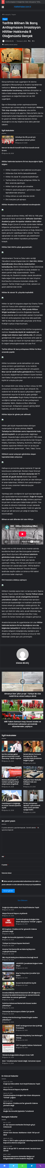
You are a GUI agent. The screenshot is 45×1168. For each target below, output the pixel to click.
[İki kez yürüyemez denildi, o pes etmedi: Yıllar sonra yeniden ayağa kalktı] (33, 795)
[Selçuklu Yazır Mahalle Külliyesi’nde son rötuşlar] (33, 772)
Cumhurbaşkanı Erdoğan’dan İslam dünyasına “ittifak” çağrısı (29, 920)
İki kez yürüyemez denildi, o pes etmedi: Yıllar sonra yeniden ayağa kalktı (32, 806)
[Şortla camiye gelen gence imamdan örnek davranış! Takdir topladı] (12, 746)
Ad (3, 856)
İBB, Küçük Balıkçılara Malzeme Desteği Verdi (20, 957)
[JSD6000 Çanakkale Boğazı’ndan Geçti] (8, 966)
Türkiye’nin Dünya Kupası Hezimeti (16, 943)
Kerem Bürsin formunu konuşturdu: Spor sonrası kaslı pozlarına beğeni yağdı (32, 757)
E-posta (5, 865)
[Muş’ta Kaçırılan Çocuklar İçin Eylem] (8, 976)
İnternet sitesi (6, 873)
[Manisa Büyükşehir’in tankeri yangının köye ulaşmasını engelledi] (12, 772)
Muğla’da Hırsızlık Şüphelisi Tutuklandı (17, 937)
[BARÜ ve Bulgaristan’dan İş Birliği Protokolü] (8, 1029)
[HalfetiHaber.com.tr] (22, 6)
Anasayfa (7, 14)
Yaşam (13, 14)
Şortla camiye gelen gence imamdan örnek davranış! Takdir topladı (11, 756)
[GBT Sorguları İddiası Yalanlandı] (8, 1048)
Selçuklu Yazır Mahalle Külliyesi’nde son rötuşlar (32, 782)
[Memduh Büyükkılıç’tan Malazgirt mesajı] (8, 1038)
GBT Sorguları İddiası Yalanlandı (29, 1045)
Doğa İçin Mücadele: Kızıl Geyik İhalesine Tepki (20, 907)
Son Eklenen (22, 900)
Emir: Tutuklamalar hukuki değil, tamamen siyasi (21, 1061)
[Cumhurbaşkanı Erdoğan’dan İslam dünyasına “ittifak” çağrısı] (8, 922)
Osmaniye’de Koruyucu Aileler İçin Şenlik (18, 1011)
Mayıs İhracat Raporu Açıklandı (14, 913)
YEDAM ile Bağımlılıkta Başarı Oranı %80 (18, 1055)
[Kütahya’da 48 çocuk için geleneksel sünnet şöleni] (8, 140)
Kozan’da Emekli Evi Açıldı (26, 983)
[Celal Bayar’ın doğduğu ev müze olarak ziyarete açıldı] (12, 795)
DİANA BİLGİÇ (9, 41)
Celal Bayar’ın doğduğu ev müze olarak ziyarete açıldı (11, 805)
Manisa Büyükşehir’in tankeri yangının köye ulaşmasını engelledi (10, 782)
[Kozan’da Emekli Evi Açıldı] (8, 986)
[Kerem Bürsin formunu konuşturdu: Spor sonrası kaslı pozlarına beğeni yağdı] (33, 746)
